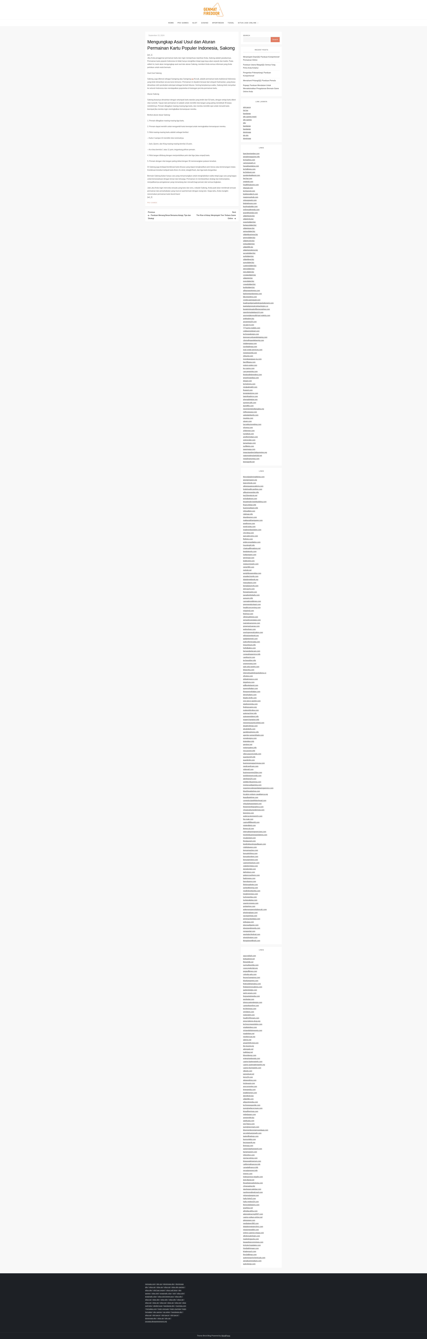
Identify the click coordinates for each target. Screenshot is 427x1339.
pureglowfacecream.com (252, 1108)
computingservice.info (251, 654)
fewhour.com (248, 614)
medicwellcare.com (250, 766)
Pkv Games (183, 23)
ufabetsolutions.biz (250, 250)
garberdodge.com (250, 990)
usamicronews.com (250, 903)
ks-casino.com (248, 368)
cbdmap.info (248, 514)
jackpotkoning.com (250, 888)
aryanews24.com (250, 322)
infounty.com (248, 356)
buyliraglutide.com (250, 206)
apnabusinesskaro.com (252, 1261)
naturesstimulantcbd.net (252, 455)
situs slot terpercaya (166, 1297)
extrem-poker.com (250, 365)
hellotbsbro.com (249, 648)
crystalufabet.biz (249, 275)
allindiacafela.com (250, 1211)
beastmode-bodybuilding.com (254, 502)
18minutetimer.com (250, 617)
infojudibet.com (249, 511)
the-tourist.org (248, 1046)
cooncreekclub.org (250, 968)
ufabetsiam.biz (249, 228)
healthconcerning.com (252, 607)
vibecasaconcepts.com (252, 754)
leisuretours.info (249, 645)
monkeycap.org (249, 1037)
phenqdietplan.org (250, 399)
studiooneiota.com (250, 704)
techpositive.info (249, 660)
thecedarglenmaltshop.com (253, 477)
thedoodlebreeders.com (252, 375)
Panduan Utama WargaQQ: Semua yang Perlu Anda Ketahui (259, 66)
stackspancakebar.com (252, 1189)
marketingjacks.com (251, 1239)
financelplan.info (249, 505)
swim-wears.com (249, 993)
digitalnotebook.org (250, 579)
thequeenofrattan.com (251, 692)
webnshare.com (249, 629)
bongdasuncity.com (250, 586)
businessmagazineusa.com (254, 763)
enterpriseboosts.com (251, 1058)
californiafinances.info (251, 1164)
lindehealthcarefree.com (252, 489)
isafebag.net (248, 1052)
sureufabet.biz (248, 262)
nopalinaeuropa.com (251, 459)
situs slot (155, 1293)
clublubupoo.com (250, 847)
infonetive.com (249, 1155)
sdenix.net (247, 1040)
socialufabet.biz (249, 253)
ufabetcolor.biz (249, 241)
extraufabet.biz (249, 244)
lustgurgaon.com (249, 555)
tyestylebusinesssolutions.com (255, 835)
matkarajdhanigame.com (253, 520)
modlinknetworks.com (251, 891)
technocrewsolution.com (252, 1024)
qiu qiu (245, 135)
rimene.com (247, 1174)
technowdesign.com (251, 334)
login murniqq (175, 1309)
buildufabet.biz (249, 287)
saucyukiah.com (249, 956)
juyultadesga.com (250, 347)
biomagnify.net (249, 462)
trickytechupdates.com (252, 1245)
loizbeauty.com (249, 1083)
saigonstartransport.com (252, 1149)
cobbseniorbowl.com (251, 331)
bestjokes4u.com (249, 551)
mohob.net (247, 570)
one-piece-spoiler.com (252, 701)
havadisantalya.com (251, 166)
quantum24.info (249, 757)
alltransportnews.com (251, 291)
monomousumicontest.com (253, 723)
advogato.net (248, 1049)
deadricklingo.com (250, 726)
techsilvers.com (249, 384)
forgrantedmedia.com (251, 996)
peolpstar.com (248, 999)
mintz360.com (248, 567)
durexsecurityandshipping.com (255, 337)
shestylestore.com (250, 937)
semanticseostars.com (252, 620)
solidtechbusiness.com (252, 782)
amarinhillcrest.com (250, 1043)
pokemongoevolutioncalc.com (255, 909)
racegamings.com (250, 916)
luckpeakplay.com (250, 900)
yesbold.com (248, 182)
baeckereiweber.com (251, 154)
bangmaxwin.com (250, 1152)
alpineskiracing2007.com (253, 1214)
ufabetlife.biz (248, 247)
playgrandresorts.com (251, 928)
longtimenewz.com (250, 894)
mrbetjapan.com (249, 1114)
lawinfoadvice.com (250, 396)
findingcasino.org (250, 707)
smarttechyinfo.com (250, 576)
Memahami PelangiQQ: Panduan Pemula (259, 80)
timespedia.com (249, 1090)
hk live (245, 110)
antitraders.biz (248, 319)
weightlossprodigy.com (252, 573)
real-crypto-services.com (252, 350)
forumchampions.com (251, 977)
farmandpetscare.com (251, 651)
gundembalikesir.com (251, 175)
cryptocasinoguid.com (251, 300)
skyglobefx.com (249, 729)
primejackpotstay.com (251, 919)
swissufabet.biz (249, 231)
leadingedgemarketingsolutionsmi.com (258, 303)
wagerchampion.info (251, 720)
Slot (194, 23)
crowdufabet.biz (249, 284)
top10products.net (250, 495)
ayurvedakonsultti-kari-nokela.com (256, 315)
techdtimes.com (249, 169)
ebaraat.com (248, 188)
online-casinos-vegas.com (253, 1233)
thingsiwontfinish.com (251, 941)
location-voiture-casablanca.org (255, 794)
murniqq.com (181, 1306)
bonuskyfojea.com (250, 853)
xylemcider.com (249, 440)
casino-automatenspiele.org (254, 1065)
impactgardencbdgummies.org (255, 452)
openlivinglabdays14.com (253, 312)
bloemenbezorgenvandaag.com (255, 1130)
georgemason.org (250, 480)
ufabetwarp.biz (249, 216)
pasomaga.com (249, 449)
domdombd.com (249, 869)
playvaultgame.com (250, 925)
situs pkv (148, 1290)
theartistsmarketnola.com (253, 1183)
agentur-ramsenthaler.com (253, 735)
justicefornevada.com (251, 642)
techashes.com (249, 160)
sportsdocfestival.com (251, 934)
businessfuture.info (250, 508)
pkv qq (159, 1284)
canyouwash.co (249, 163)
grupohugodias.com (251, 378)
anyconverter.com (250, 1086)
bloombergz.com (249, 1055)
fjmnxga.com (248, 1146)
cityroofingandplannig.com (253, 340)
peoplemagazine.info (251, 157)
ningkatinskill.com (250, 387)
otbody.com (247, 1071)
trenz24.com (248, 1077)
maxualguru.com (249, 583)
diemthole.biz (248, 1096)
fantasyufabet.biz (249, 225)
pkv (244, 123)
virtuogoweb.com (250, 200)
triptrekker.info (248, 741)
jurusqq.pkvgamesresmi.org (156, 1321)
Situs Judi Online (247, 23)
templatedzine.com (250, 393)
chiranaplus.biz (249, 1186)
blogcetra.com (248, 670)
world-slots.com (249, 527)
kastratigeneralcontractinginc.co (255, 306)
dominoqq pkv (168, 1284)
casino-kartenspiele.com (252, 1062)
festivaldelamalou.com (252, 984)
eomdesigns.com (250, 738)
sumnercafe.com (249, 403)
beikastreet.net (249, 959)
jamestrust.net (248, 1074)
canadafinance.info (250, 1167)
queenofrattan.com (250, 688)
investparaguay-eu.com (252, 359)
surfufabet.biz (248, 256)
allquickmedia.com (250, 1102)
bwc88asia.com (249, 362)
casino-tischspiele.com (252, 1068)
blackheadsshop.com (251, 791)
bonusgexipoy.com (250, 860)
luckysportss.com (250, 897)
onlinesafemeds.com (251, 210)
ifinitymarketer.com (250, 885)
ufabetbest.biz (248, 259)
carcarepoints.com (250, 371)
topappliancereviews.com (253, 1242)
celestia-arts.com (249, 974)
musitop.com (248, 418)
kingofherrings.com (250, 1111)
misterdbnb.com (249, 825)
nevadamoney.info (250, 1170)
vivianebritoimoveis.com (252, 1030)
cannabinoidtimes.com (252, 601)
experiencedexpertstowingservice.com (258, 788)
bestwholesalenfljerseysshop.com (256, 309)
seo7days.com (249, 1124)
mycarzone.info (249, 751)
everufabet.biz (248, 281)
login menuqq (163, 1309)
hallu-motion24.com (251, 1202)
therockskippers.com (251, 1205)
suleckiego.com (249, 1264)
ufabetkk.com (248, 1099)
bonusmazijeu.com (250, 850)
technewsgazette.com (251, 1105)
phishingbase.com (250, 913)
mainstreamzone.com (251, 623)
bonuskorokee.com (250, 856)
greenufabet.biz (249, 238)
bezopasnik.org (249, 1142)
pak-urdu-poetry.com (251, 667)
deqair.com (247, 381)
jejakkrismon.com (250, 1093)
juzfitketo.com (248, 446)
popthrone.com (249, 523)
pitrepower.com (249, 1220)
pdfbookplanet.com (250, 685)
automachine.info (250, 713)
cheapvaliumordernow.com (253, 810)
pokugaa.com (248, 922)
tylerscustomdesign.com (252, 1002)
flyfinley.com (248, 539)
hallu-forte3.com (249, 1198)
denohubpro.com (249, 695)
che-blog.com (248, 533)
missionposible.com (251, 1230)
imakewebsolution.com (252, 530)
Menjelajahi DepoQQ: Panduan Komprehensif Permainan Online (261, 58)
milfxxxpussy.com (250, 412)
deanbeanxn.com (250, 517)
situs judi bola (171, 1290)
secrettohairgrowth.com (252, 1133)
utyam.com (247, 421)
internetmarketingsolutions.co (254, 673)
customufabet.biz (249, 266)
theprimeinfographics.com (253, 807)
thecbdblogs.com (250, 1255)
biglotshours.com (250, 203)
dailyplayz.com (249, 872)
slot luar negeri (159, 1290)
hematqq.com (151, 1309)
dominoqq (247, 132)
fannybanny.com (249, 881)
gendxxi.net (247, 744)
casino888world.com (251, 822)
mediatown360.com (251, 1223)
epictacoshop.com (250, 1158)
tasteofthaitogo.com (250, 1136)
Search (246, 35)
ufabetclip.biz (248, 219)
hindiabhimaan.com (251, 1248)
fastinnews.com (249, 878)
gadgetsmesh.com (250, 639)
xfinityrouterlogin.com (251, 1236)
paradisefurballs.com (251, 595)
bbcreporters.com (250, 297)
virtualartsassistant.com (252, 804)
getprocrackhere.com (251, 875)
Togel (231, 23)
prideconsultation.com (251, 542)
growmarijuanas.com (251, 626)
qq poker (166, 1312)
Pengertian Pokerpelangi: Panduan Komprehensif (257, 74)
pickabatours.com (250, 499)
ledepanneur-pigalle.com (253, 1177)
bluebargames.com (250, 981)
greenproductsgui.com (252, 604)
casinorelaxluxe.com (251, 863)
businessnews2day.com (252, 772)
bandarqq (247, 114)
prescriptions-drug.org (251, 1021)
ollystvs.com (248, 676)
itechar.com (247, 178)
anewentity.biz (248, 1118)
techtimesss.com (249, 1009)
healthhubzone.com (251, 185)
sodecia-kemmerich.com (252, 816)
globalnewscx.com (250, 679)
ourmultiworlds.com (250, 965)
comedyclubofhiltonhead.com (254, 800)
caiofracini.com (249, 657)
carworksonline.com (251, 1005)
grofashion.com (249, 906)
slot (174, 1293)
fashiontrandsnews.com (252, 294)
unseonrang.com (249, 663)
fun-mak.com (248, 819)
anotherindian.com (250, 437)
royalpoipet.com (249, 838)
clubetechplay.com (250, 866)
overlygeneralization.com (253, 632)
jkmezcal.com (248, 828)
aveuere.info (248, 598)
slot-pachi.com (249, 589)
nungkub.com (248, 434)
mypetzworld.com (250, 353)
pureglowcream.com (251, 1127)
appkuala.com (248, 1121)
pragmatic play (166, 1293)
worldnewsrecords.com (252, 776)
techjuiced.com (249, 191)
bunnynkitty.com (249, 1139)
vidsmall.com (248, 769)
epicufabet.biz (248, 272)
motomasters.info (250, 748)
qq (192, 79)
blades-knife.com (250, 698)
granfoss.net (248, 1208)
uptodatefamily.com (250, 415)
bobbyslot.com (249, 561)
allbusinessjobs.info (251, 492)
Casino (204, 23)
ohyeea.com (248, 427)
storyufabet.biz (249, 269)
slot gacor (247, 107)
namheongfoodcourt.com (253, 1192)
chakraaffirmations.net (251, 548)
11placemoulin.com (250, 564)
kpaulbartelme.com (250, 797)
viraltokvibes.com (250, 1027)
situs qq (152, 1287)
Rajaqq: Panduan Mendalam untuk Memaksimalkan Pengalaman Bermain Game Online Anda (261, 88)
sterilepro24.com (249, 779)
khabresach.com (249, 1251)
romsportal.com (249, 931)
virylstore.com (248, 1012)
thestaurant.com (249, 841)
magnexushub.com (250, 197)
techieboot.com (249, 172)
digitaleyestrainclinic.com (253, 1226)
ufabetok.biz (248, 278)
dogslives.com (248, 682)
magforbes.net (248, 1033)
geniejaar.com (248, 558)
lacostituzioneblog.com (252, 424)
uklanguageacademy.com (253, 486)
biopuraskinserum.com (252, 1161)
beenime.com (248, 813)
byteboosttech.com (250, 194)
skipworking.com (249, 1080)
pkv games (247, 120)
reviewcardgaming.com (252, 785)
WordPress (225, 1336)
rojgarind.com (248, 611)
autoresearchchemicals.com (254, 1258)
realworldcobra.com (251, 710)
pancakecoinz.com (250, 536)
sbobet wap (157, 1306)
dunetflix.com (248, 406)
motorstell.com (249, 1015)
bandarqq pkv (169, 1306)
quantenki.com (249, 760)
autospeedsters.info (251, 716)
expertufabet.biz (249, 222)
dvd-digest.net (248, 1180)
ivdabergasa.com (250, 343)
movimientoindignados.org (253, 409)
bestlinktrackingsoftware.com (254, 844)
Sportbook (218, 23)
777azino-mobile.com (251, 328)
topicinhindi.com (249, 483)
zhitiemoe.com (249, 431)
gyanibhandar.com (250, 213)
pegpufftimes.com (250, 971)
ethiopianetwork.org (251, 635)
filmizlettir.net (248, 962)
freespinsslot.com (250, 592)
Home (171, 23)
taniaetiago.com (249, 443)
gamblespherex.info (251, 732)
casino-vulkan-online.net (252, 1217)
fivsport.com (248, 390)
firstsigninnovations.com (252, 987)
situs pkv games (178, 1287)
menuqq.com (150, 1284)
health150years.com (251, 1018)
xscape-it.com (248, 325)
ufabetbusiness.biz (250, 234)
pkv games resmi (249, 117)
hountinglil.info (249, 545)
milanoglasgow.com (251, 1195)
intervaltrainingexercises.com (254, 832)
